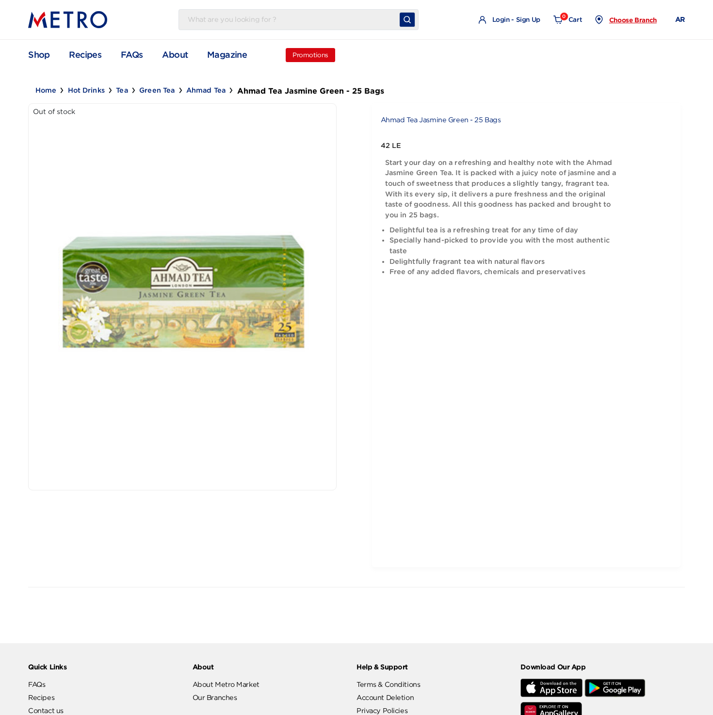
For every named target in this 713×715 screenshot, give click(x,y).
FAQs (132, 54)
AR (680, 19)
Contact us (46, 711)
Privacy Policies (381, 711)
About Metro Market (226, 684)
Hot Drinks (86, 90)
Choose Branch (633, 20)
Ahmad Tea (206, 90)
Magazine (227, 54)
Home (46, 90)
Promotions (310, 55)
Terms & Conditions (388, 684)
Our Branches (215, 697)
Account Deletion (385, 697)
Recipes (85, 54)
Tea (122, 90)
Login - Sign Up (515, 19)
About (175, 54)
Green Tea (157, 90)
